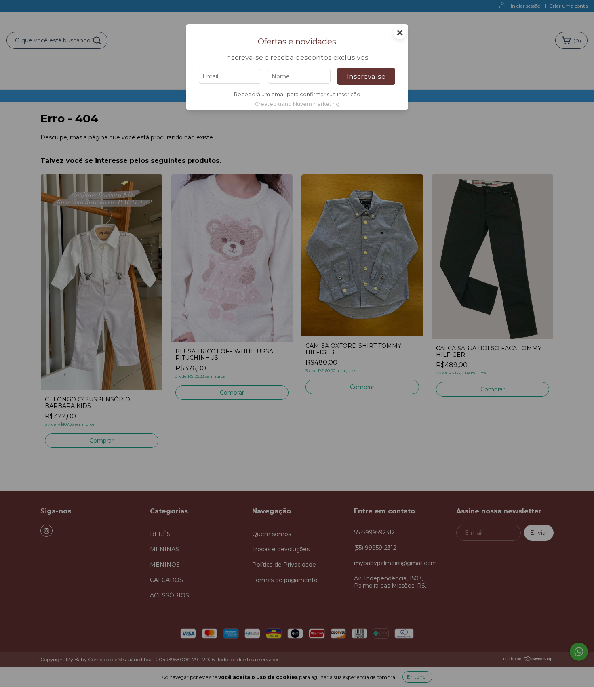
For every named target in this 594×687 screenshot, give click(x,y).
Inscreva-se (366, 76)
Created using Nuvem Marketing (297, 104)
